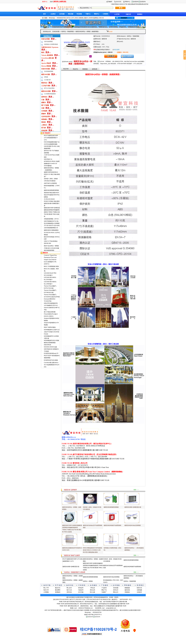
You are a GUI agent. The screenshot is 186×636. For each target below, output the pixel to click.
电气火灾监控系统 (49, 88)
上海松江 (44, 125)
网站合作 (115, 592)
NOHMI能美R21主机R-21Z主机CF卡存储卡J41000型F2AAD (52, 332)
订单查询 (105, 14)
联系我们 (139, 14)
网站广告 (104, 590)
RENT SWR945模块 (50, 327)
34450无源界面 (93, 18)
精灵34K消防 (45, 74)
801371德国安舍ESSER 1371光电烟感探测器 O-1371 (51, 138)
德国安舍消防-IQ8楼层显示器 (132, 507)
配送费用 (57, 590)
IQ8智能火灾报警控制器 (51, 44)
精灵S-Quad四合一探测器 (51, 246)
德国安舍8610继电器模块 (51, 230)
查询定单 (80, 588)
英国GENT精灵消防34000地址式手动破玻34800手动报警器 (51, 195)
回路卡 (86, 18)
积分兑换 (92, 592)
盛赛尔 (43, 102)
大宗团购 (46, 592)
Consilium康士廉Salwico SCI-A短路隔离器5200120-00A (52, 365)
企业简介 (53, 14)
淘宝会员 (92, 590)
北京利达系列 (45, 116)
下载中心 (88, 14)
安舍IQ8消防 (56, 31)
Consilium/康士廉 (47, 58)
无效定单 (80, 590)
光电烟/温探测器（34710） (52, 219)
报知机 (43, 122)
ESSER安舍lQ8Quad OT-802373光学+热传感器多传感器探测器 (52, 355)
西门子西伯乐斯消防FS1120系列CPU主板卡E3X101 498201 (51, 314)
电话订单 (46, 590)
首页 (44, 14)
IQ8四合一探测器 (88, 581)
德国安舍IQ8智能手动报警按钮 (112, 525)
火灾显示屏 (47, 80)
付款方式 (128, 14)
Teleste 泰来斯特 (47, 55)
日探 (42, 108)
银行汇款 (69, 590)
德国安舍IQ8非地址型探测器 (132, 525)
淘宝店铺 (70, 14)
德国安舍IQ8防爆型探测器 (51, 190)
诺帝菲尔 (44, 97)
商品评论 (75, 69)
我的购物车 (124, 18)
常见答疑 (79, 14)
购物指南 (85, 69)
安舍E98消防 (45, 69)
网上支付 (69, 588)
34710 (68, 18)
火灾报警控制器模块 (50, 94)
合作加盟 (61, 14)
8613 (76, 18)
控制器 (46, 77)
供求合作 (115, 590)
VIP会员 (92, 588)
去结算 (110, 31)
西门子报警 (45, 105)
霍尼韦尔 (44, 83)
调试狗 (81, 18)
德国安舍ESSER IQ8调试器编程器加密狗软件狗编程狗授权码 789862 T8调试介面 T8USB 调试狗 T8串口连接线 (52, 212)
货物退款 (127, 592)
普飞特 (43, 128)
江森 (42, 99)
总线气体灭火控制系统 (50, 183)
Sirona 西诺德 (46, 66)
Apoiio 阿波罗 (46, 63)
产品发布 (104, 588)
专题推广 (104, 592)
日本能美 (44, 111)
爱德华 (43, 113)
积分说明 (116, 49)
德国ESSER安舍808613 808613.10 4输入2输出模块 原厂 (52, 174)
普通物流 (57, 592)
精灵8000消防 (46, 91)
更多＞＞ (136, 489)
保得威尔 (44, 119)
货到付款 (69, 592)
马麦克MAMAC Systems (49, 47)
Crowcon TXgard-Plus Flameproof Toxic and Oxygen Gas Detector (50, 257)
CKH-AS (101, 18)
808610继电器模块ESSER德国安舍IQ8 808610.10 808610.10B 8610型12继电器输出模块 (92, 550)
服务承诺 (127, 590)
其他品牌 (44, 130)
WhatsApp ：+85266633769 (57, 18)
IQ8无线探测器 (48, 41)
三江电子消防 (45, 85)
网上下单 (46, 588)
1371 (72, 18)
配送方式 (57, 588)
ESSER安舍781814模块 (51, 360)
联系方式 (139, 588)
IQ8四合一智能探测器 (67, 31)
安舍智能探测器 (48, 71)
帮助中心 (96, 14)
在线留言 (139, 592)
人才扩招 (116, 14)
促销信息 (94, 69)
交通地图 (139, 590)
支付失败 (80, 592)
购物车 (110, 1)
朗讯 (42, 52)
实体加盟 (115, 588)
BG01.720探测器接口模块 (51, 266)
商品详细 (65, 69)
